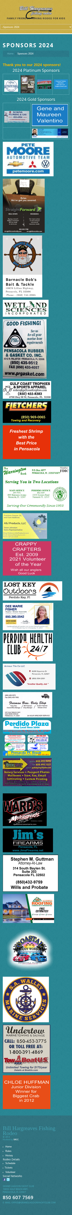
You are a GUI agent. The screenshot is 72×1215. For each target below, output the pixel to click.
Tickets (9, 1167)
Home (10, 53)
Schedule (10, 1163)
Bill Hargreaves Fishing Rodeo (29, 1130)
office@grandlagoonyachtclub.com (33, 1202)
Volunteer (10, 1172)
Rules (8, 1151)
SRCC (16, 1139)
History (9, 1155)
